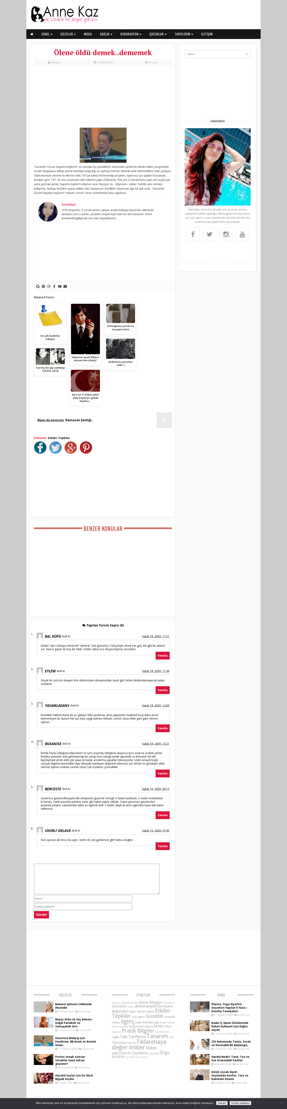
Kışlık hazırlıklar (120, 1026)
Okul (168, 1026)
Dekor (130, 1006)
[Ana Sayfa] (64, 22)
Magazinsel (136, 1026)
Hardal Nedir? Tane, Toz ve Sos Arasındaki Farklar (230, 1058)
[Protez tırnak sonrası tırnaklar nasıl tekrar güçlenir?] (43, 1064)
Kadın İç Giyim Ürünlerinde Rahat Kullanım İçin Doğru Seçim (229, 1026)
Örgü (165, 1052)
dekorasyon (146, 1006)
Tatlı (171, 1037)
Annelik (134, 1002)
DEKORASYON (130, 34)
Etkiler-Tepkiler (59, 438)
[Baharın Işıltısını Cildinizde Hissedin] (43, 1011)
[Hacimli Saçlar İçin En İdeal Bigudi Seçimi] (43, 1082)
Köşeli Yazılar (167, 1022)
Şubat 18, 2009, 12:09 (155, 705)
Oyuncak (116, 1031)
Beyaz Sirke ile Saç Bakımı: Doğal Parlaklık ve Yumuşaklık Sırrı (73, 1022)
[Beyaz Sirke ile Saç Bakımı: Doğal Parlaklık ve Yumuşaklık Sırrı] (43, 1026)
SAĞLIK (105, 34)
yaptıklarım (121, 1053)
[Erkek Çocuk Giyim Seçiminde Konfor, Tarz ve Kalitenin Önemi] (199, 1079)
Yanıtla (163, 655)
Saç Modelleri (162, 1031)
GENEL (46, 34)
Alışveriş (116, 1002)
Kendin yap (151, 1022)
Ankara (125, 1002)
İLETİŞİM (207, 34)
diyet (132, 1011)
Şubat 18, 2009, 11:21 (155, 636)
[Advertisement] (103, 99)
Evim (134, 1017)
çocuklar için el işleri (137, 1056)
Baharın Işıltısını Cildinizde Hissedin (73, 1005)
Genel (221, 995)
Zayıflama (140, 1053)
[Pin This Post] (87, 452)
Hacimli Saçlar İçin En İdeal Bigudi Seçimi (74, 1077)
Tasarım (157, 1036)
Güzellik (65, 995)
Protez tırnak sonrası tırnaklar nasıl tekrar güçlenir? (70, 1060)
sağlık (115, 1037)
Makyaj (148, 1026)
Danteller (119, 1006)
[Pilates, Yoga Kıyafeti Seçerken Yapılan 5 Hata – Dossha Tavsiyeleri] (199, 1011)
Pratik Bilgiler (138, 1030)
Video (151, 1048)
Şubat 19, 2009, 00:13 (155, 789)
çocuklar (118, 1056)
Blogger (156, 1002)
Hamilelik (169, 1017)
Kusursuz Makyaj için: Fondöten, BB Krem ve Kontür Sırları (75, 1041)
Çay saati (154, 1053)
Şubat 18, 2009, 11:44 (155, 671)
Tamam (222, 1103)
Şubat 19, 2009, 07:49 (155, 830)
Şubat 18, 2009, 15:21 (155, 743)
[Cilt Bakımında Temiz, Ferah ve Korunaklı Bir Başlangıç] (199, 1048)
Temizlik (131, 1043)
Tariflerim (137, 1036)
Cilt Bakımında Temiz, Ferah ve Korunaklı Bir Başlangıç (231, 1043)
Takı (124, 1036)
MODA (88, 34)
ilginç (128, 1021)
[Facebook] (54, 286)
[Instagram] (49, 286)
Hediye (116, 1022)
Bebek (144, 1002)
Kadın (138, 1022)
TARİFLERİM (183, 34)
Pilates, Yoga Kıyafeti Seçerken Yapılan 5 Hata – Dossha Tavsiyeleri (229, 1007)
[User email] (65, 286)
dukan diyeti (145, 1011)
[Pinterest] (43, 286)
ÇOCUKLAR (157, 34)
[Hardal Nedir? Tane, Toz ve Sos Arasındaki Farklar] (199, 1064)
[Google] (38, 286)
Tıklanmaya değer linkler (139, 1044)
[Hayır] (282, 1103)
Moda (159, 1025)
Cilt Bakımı (169, 1002)
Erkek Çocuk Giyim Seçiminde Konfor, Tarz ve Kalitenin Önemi (229, 1075)
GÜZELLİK (67, 34)
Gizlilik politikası (240, 1103)
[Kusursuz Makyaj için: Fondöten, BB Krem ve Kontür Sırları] (43, 1045)
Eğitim (141, 1017)
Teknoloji (119, 1042)
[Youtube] (60, 286)
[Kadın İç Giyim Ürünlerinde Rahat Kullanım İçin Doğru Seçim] (199, 1030)
